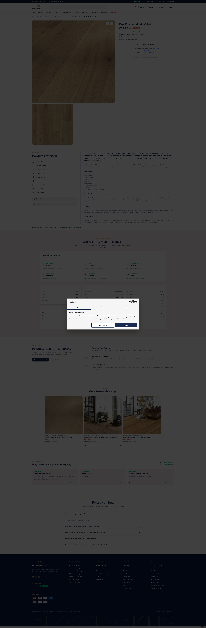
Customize (102, 325)
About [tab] (127, 307)
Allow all (126, 325)
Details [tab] (103, 307)
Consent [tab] (78, 307)
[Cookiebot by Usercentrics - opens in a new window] (130, 301)
